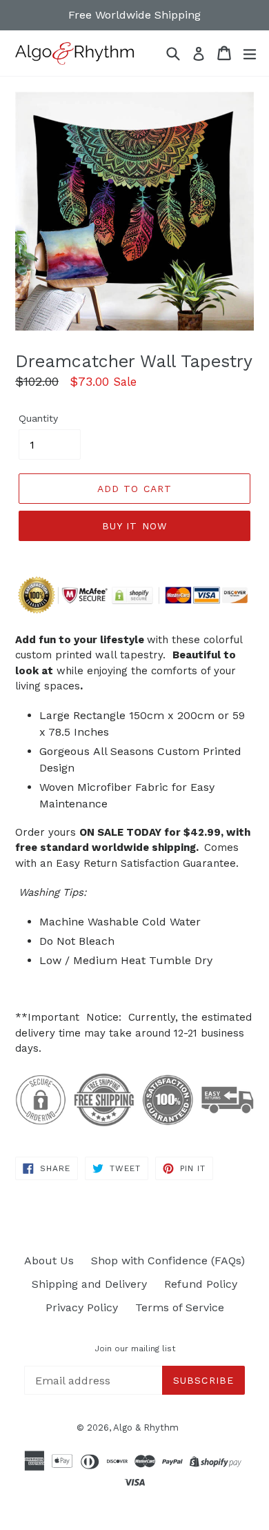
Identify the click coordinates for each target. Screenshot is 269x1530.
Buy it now (134, 525)
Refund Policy (200, 1284)
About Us (49, 1260)
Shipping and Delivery (89, 1284)
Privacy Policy (82, 1307)
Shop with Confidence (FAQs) (168, 1260)
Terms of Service (179, 1307)
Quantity (38, 418)
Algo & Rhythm (146, 1427)
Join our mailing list (134, 1348)
